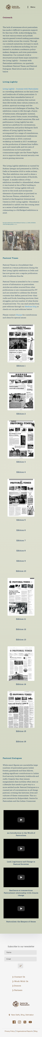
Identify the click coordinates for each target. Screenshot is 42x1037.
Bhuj (22, 1015)
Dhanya (19, 315)
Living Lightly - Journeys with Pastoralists (20, 89)
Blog (35, 1031)
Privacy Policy (10, 1031)
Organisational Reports (24, 1031)
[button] (21, 1014)
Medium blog (31, 307)
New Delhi (15, 1015)
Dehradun (29, 1015)
